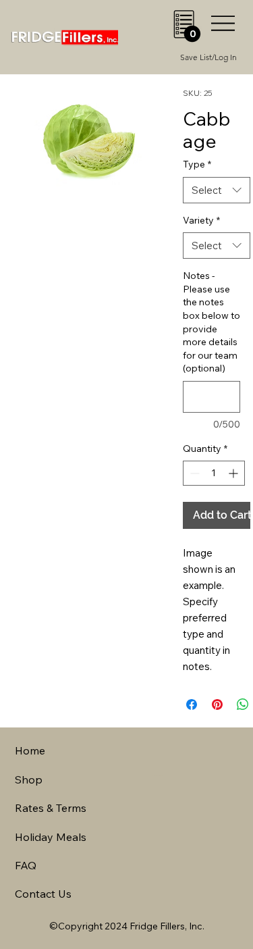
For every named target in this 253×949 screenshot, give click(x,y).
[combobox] (216, 190)
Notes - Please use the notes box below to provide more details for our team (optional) (211, 322)
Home (30, 750)
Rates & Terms (50, 808)
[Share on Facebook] (192, 704)
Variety (201, 220)
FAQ (25, 865)
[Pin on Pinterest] (217, 704)
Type (197, 164)
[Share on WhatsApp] (243, 704)
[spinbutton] (214, 473)
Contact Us (43, 893)
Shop (29, 779)
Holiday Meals (50, 837)
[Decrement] (193, 473)
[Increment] (234, 473)
